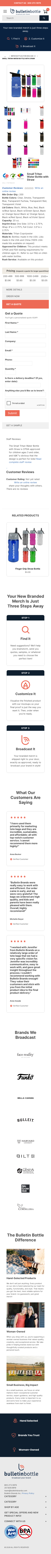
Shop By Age (11, 1507)
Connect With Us (14, 1521)
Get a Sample (14, 425)
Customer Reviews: (12, 188)
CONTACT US (20, 3)
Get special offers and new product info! (21, 1514)
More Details (14, 289)
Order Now (13, 296)
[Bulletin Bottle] (25, 11)
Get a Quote (13, 304)
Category (10, 1496)
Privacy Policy (28, 1493)
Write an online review (25, 482)
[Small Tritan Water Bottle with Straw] (25, 84)
